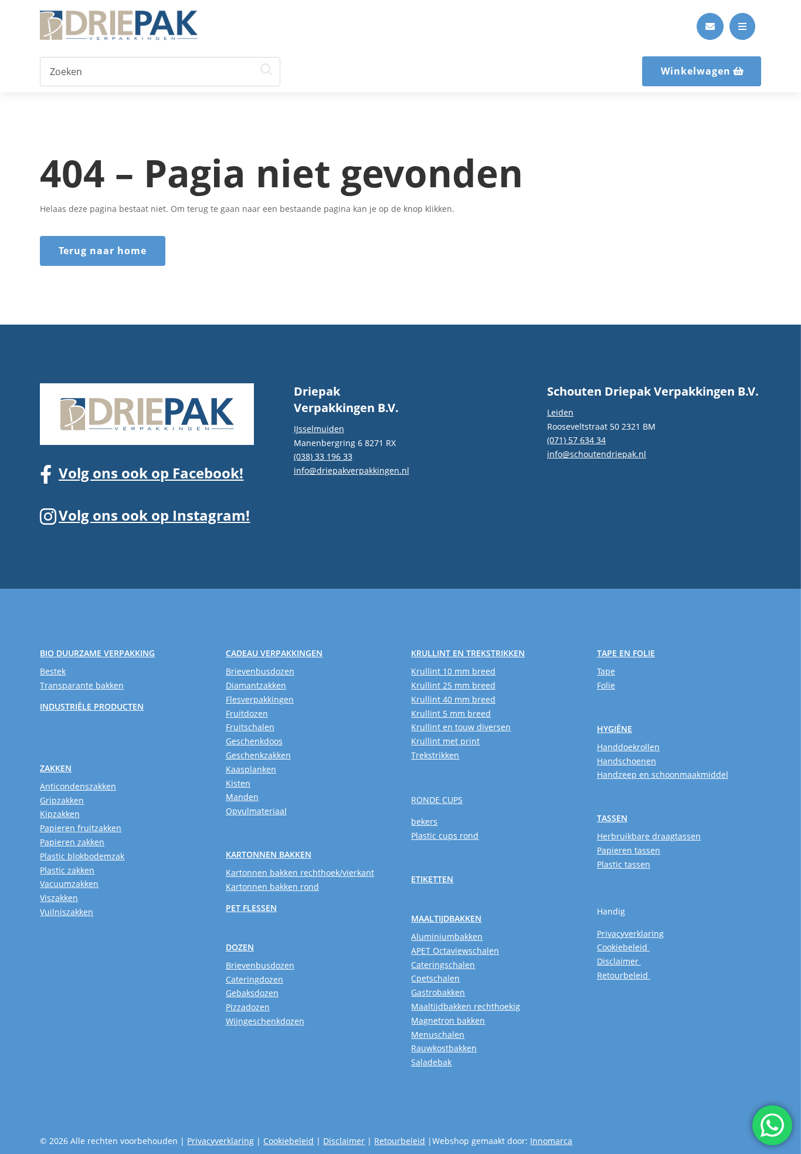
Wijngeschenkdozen (265, 1021)
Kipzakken (60, 813)
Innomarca (551, 1140)
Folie (606, 685)
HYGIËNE (614, 728)
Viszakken (59, 897)
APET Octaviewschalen (455, 950)
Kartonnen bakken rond (272, 886)
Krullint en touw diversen (461, 727)
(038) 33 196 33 (323, 456)
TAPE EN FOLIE (626, 653)
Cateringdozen (254, 979)
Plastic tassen (623, 864)
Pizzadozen (248, 1007)
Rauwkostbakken (444, 1048)
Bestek (53, 671)
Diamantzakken (256, 685)
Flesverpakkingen (260, 699)
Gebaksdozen (252, 992)
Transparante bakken (82, 685)
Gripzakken (62, 800)
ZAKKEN (56, 768)
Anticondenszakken (78, 786)
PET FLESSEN (251, 907)
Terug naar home (103, 250)
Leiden (560, 412)
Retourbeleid (623, 975)
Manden (242, 796)
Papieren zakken (72, 842)
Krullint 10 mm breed (453, 671)
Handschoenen (626, 761)
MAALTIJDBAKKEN (446, 918)
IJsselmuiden (319, 428)
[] (710, 36)
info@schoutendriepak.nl (596, 454)
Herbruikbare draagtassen (649, 836)
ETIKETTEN (432, 879)
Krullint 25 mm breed (453, 685)
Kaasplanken (251, 769)
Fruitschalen (250, 727)
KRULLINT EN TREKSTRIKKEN (468, 653)
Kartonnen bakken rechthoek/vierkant (300, 872)
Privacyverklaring (630, 933)
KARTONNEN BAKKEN (268, 854)
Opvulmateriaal (256, 810)
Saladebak (431, 1062)
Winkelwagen (696, 71)
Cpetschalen (435, 978)
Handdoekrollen (628, 747)
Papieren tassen (628, 850)
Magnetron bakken (448, 1020)
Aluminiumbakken (447, 936)
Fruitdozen (247, 713)
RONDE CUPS (437, 799)
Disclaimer (619, 961)
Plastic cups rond (444, 835)
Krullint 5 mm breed (451, 713)
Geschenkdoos (254, 741)
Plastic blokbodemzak (82, 856)
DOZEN (240, 947)
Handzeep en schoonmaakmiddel (662, 774)
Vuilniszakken (66, 911)
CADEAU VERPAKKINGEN (274, 653)
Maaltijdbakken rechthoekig (465, 1006)
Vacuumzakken (69, 883)
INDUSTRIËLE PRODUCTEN (92, 706)
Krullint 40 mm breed (453, 699)
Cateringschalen (443, 964)
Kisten (238, 783)
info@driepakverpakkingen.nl (351, 470)
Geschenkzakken (258, 755)
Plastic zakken (67, 870)
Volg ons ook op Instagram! (154, 515)
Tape (606, 671)
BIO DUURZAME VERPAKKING (97, 653)
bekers (424, 821)
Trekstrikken (435, 755)
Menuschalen (437, 1034)
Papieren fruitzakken (80, 828)
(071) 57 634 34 (576, 440)
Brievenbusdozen (260, 671)
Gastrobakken (438, 992)
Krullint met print (445, 741)
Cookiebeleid (623, 947)
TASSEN (612, 818)
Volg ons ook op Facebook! (151, 472)
